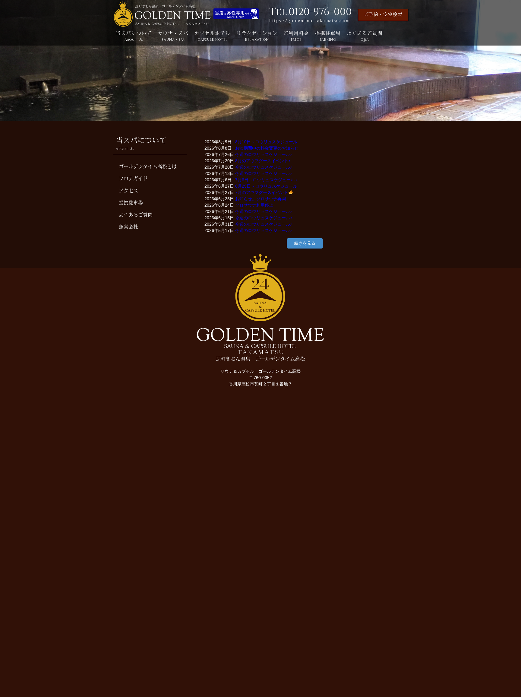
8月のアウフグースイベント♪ (262, 160)
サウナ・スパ (173, 36)
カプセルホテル (212, 36)
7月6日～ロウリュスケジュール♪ (266, 179)
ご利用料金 (296, 36)
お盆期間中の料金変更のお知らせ (266, 148)
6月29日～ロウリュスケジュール (266, 186)
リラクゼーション (256, 36)
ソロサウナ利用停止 (254, 205)
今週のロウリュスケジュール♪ (263, 154)
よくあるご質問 (365, 36)
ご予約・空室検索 (383, 15)
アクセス (128, 191)
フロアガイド (133, 179)
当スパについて (134, 36)
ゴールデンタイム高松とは (148, 167)
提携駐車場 (328, 36)
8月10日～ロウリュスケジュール (266, 141)
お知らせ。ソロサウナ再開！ (262, 198)
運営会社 (128, 227)
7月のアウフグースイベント (261, 192)
